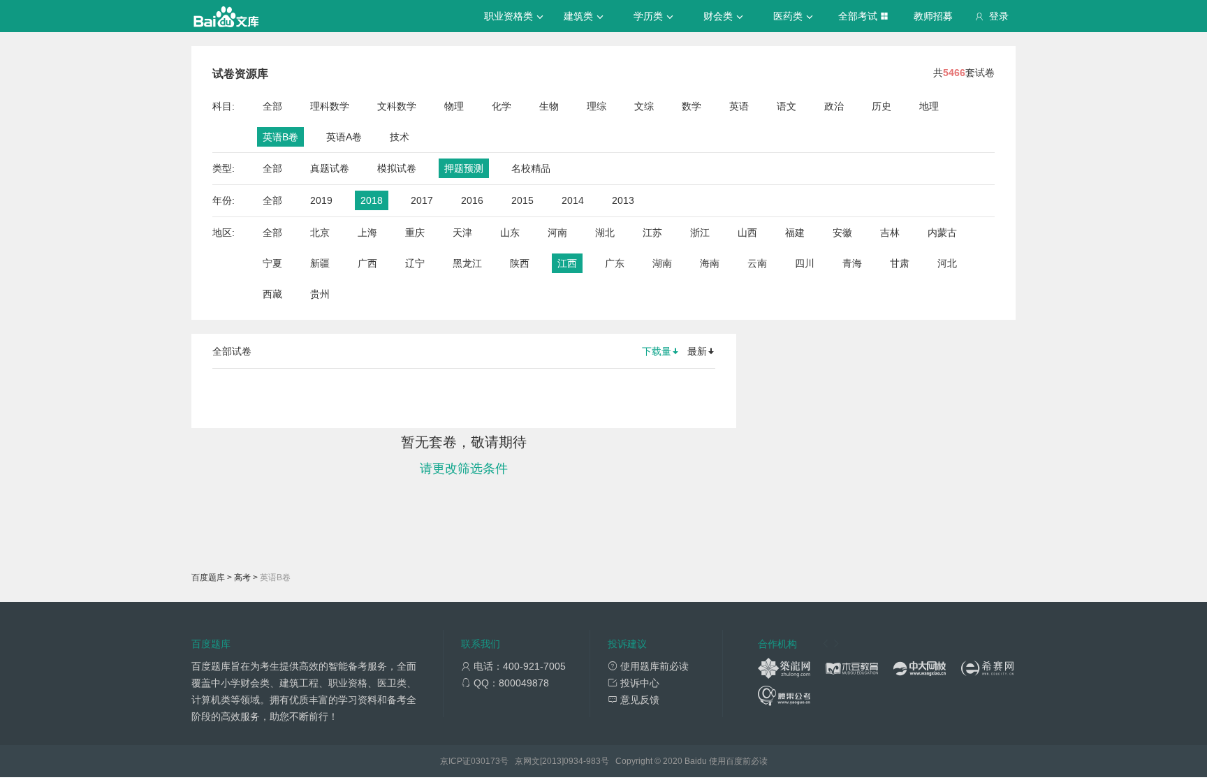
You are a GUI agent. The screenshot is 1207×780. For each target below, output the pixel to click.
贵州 (320, 294)
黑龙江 (467, 263)
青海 (852, 263)
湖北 (605, 232)
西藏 (272, 294)
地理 (929, 106)
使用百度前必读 (738, 761)
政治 (834, 106)
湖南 (662, 263)
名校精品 (530, 168)
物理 (454, 106)
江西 (567, 263)
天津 (462, 232)
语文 (786, 106)
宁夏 (272, 263)
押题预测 (463, 168)
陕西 (519, 263)
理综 (596, 106)
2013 (623, 200)
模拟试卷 (396, 168)
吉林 (890, 232)
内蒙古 (942, 232)
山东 (510, 232)
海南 (709, 263)
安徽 (842, 232)
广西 (367, 263)
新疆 (320, 263)
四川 (804, 263)
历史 (881, 106)
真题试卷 (329, 168)
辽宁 (415, 263)
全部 (272, 106)
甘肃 (899, 263)
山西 (747, 232)
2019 (321, 200)
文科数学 (396, 106)
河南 (557, 232)
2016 (472, 200)
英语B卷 (280, 136)
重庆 (415, 232)
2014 (573, 200)
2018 (371, 200)
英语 (739, 106)
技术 (399, 136)
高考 (242, 577)
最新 (697, 351)
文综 (644, 106)
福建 (795, 232)
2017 (422, 200)
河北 (947, 263)
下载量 (656, 351)
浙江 (700, 232)
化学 (501, 106)
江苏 (652, 232)
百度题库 (208, 577)
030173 (485, 761)
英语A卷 (344, 136)
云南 (757, 263)
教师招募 (933, 16)
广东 (614, 263)
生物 (549, 106)
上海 (367, 232)
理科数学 (329, 106)
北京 (320, 232)
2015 (522, 200)
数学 (691, 106)
